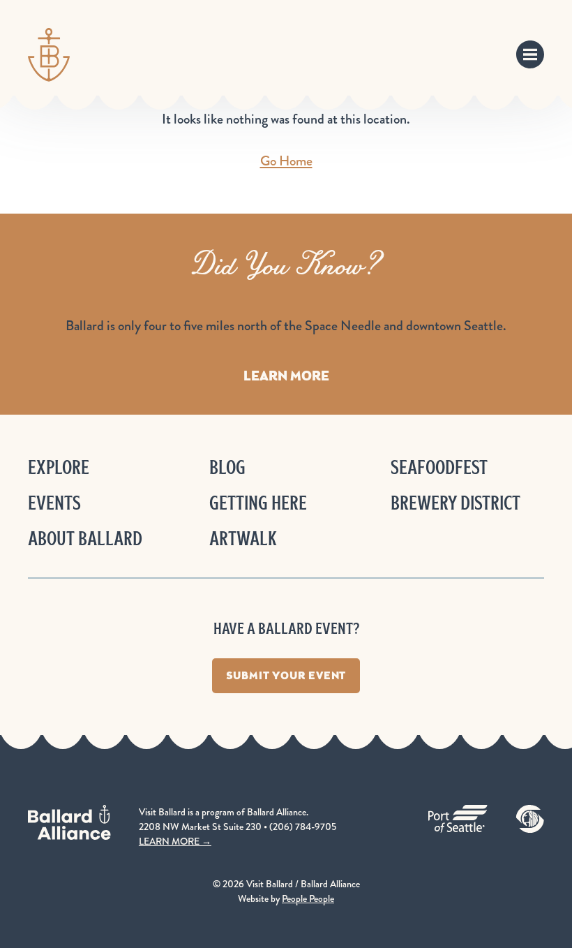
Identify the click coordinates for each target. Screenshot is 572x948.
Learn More (286, 375)
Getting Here (258, 503)
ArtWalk (243, 538)
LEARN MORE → (175, 841)
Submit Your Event (286, 675)
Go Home (286, 161)
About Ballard (85, 538)
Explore (58, 467)
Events (54, 503)
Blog (227, 467)
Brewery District (455, 503)
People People (308, 898)
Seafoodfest (439, 467)
